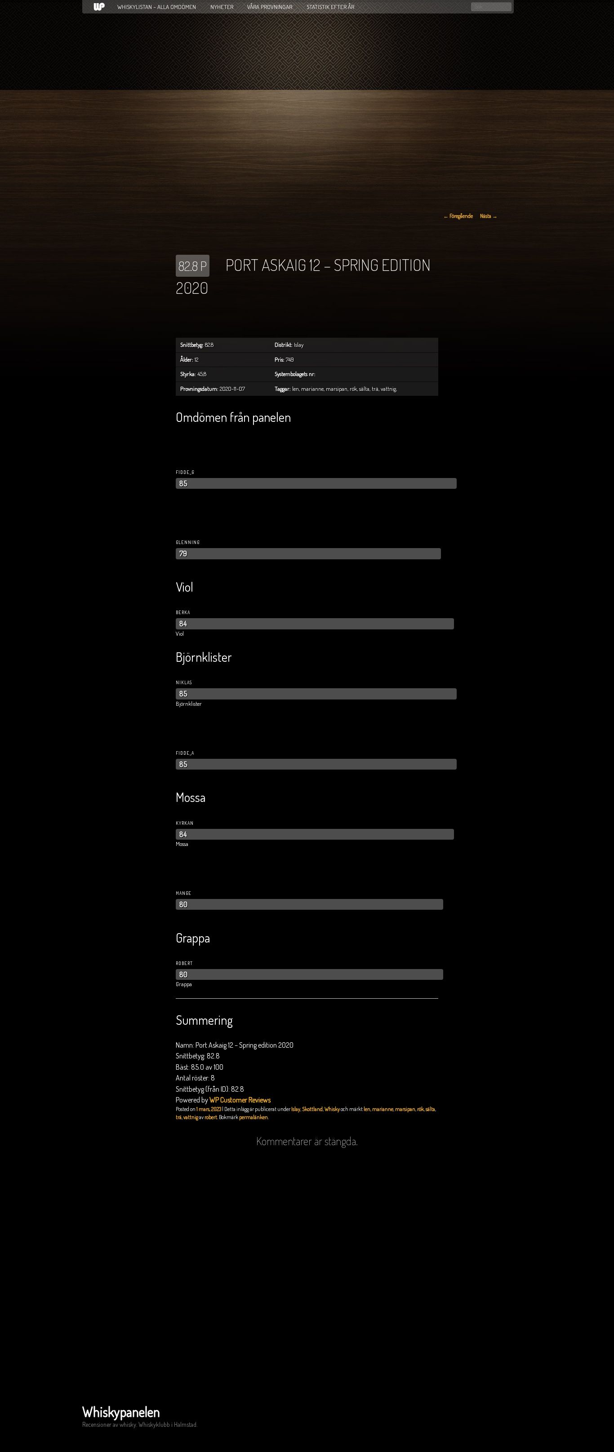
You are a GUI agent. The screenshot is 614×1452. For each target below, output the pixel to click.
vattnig (190, 1117)
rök (420, 1109)
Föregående (458, 215)
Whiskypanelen (121, 1411)
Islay (295, 1109)
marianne (382, 1109)
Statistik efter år (330, 6)
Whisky (332, 1109)
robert (211, 1117)
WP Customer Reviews (240, 1099)
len (367, 1109)
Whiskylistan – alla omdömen (156, 6)
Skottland (312, 1109)
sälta (430, 1109)
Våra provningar (269, 6)
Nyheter (221, 6)
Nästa (489, 215)
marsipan (405, 1109)
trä (179, 1117)
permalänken (253, 1117)
